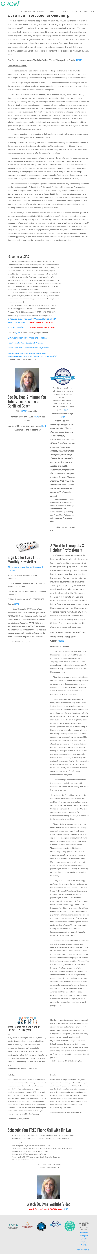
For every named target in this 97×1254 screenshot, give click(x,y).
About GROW (89, 11)
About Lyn (53, 11)
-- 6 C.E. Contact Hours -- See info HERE (42, 356)
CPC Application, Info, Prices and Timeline (27, 338)
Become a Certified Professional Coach (32, 11)
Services (64, 11)
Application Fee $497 (17, 327)
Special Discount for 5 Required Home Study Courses (28, 348)
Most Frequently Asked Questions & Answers (25, 343)
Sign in (79, 1250)
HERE (36, 416)
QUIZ (17, 332)
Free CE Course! (14, 353)
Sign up (86, 1250)
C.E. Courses (76, 11)
